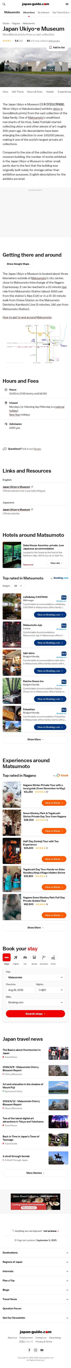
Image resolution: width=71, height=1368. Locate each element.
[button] (67, 1253)
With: (8, 996)
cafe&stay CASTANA (35, 597)
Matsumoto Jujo (32, 625)
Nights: (40, 984)
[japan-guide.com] (35, 4)
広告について (26, 1341)
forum (37, 449)
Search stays (34, 1013)
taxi (64, 287)
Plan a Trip (9, 1280)
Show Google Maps (18, 264)
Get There (18, 91)
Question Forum (12, 1308)
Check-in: (11, 984)
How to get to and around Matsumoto (27, 317)
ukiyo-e (58, 109)
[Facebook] (29, 1350)
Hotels (50, 91)
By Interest (43, 12)
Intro (5, 91)
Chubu (6, 23)
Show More (34, 739)
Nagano (16, 23)
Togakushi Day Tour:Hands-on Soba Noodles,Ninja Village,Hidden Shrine (44, 871)
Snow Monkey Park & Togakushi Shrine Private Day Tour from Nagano (44, 815)
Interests (8, 1271)
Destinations (10, 1252)
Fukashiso (29, 709)
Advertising (55, 1337)
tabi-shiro (29, 653)
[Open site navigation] (67, 4)
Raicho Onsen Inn (33, 681)
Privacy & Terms (44, 1341)
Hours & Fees (35, 91)
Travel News (10, 1299)
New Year (14, 414)
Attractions (29, 12)
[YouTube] (41, 1350)
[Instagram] (35, 1350)
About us (12, 1337)
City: (8, 971)
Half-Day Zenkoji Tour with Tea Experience (40, 843)
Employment (26, 1337)
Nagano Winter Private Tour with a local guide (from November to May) (44, 787)
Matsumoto (29, 23)
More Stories (34, 1173)
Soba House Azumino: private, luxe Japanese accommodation (43, 547)
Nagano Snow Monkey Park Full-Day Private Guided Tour (44, 899)
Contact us (40, 1337)
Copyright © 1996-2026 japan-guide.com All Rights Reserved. (35, 1358)
